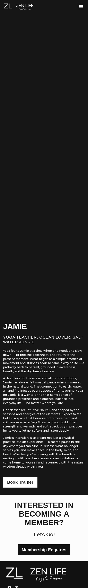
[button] (80, 6)
